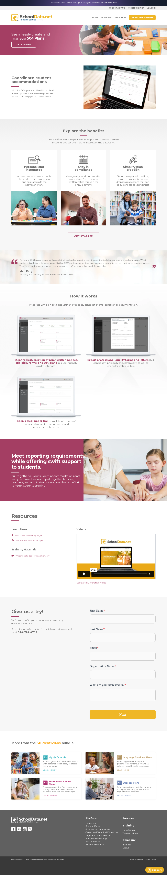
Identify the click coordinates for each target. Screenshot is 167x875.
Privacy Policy (150, 860)
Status (126, 847)
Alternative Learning (96, 838)
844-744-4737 (27, 632)
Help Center (137, 8)
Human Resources (95, 844)
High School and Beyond (98, 835)
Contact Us (118, 8)
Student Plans (93, 826)
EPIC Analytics (93, 841)
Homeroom (91, 823)
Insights (127, 844)
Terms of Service (136, 860)
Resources (120, 17)
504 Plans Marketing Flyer (28, 535)
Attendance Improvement (99, 829)
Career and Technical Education (102, 832)
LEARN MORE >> (50, 770)
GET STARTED (23, 45)
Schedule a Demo (142, 17)
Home (95, 17)
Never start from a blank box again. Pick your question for (84, 3)
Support (157, 870)
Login (152, 8)
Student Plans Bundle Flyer (29, 540)
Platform (106, 17)
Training (128, 825)
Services (128, 818)
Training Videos (130, 833)
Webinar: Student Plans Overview (32, 555)
